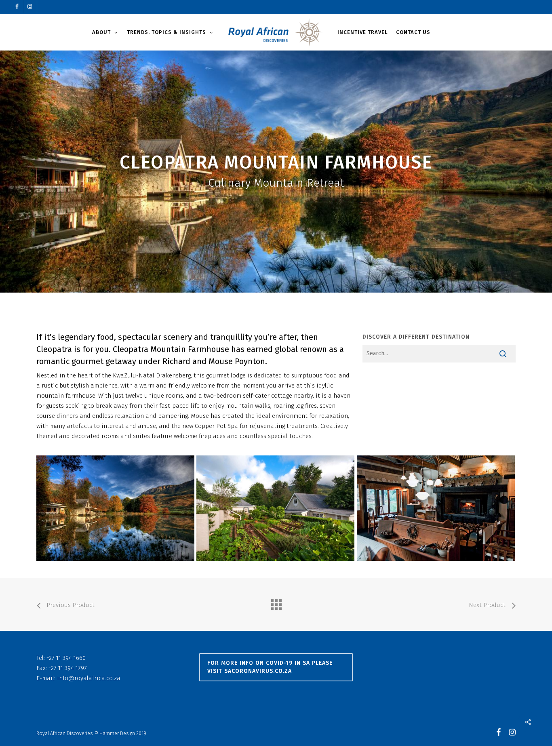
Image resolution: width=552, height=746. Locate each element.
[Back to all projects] (276, 602)
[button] (276, 667)
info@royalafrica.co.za (88, 678)
